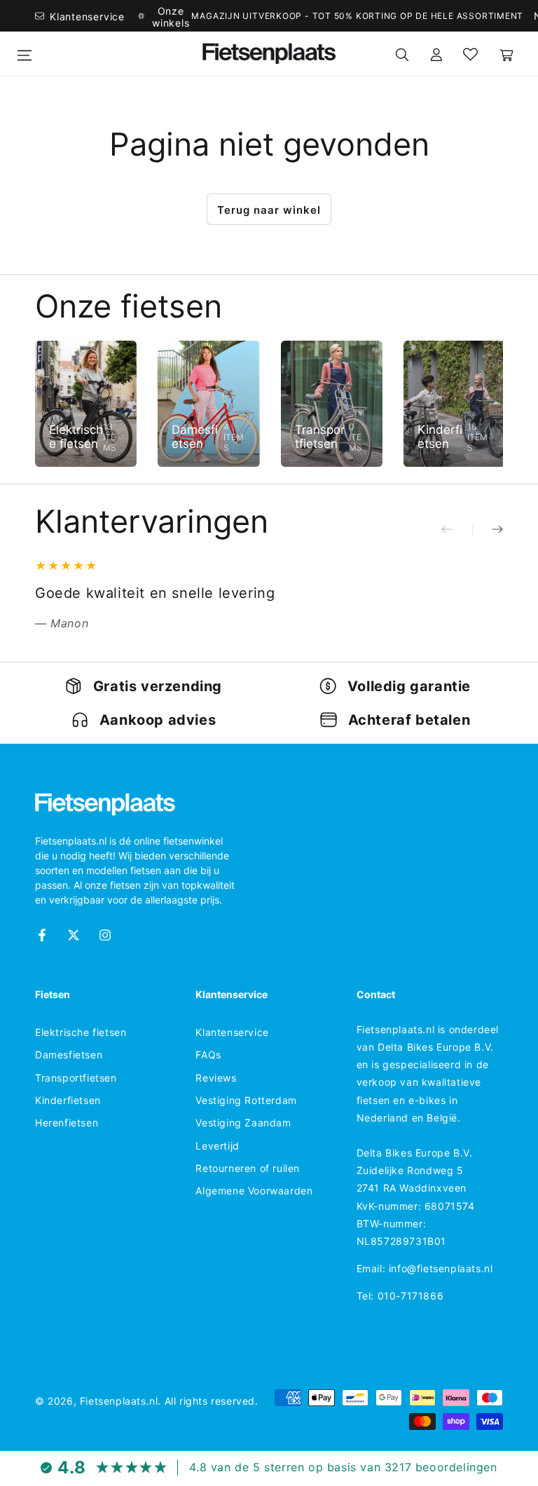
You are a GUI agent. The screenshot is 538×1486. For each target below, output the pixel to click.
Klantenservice (231, 1032)
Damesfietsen (68, 1055)
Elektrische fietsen (80, 1032)
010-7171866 (411, 1296)
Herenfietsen (66, 1123)
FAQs (208, 1055)
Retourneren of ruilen (247, 1168)
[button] (402, 53)
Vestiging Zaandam (243, 1123)
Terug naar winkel (269, 210)
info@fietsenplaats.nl (441, 1268)
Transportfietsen (76, 1078)
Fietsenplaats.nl (119, 1401)
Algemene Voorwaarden (253, 1191)
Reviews (215, 1078)
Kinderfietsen (68, 1100)
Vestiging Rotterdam (245, 1100)
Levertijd (217, 1146)
